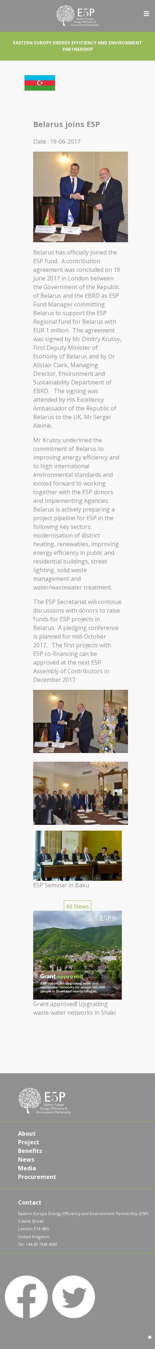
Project (28, 1142)
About (27, 1133)
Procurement (37, 1177)
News (26, 1159)
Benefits (30, 1151)
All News (77, 906)
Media (27, 1168)
